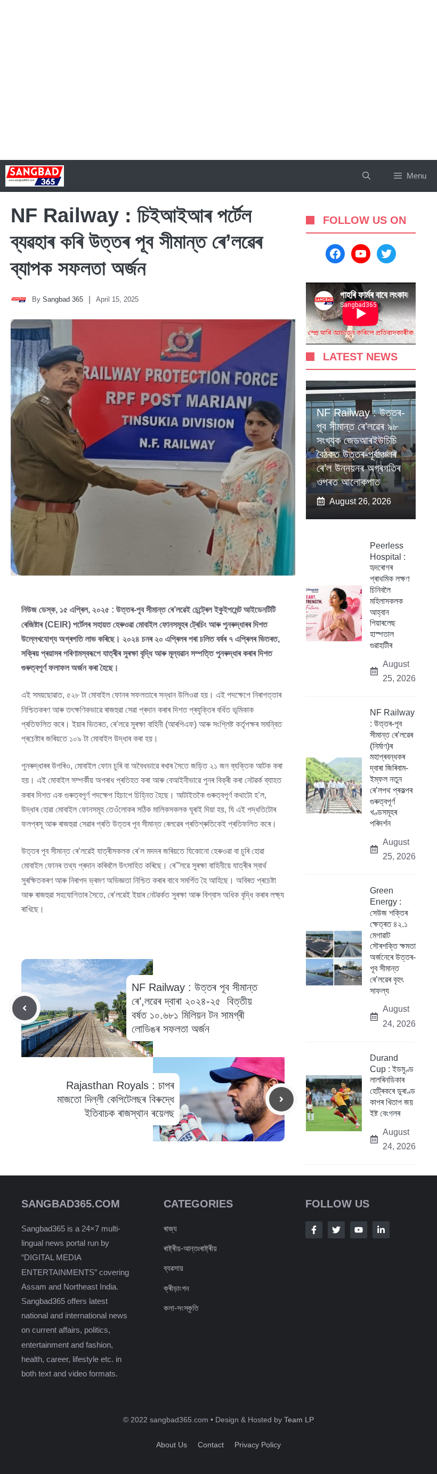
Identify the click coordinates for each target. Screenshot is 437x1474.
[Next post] (281, 1099)
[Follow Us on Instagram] (358, 1229)
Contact (211, 1444)
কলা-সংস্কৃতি (181, 1307)
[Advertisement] (218, 80)
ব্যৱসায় (173, 1267)
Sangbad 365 (63, 299)
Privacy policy (257, 1444)
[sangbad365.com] (34, 176)
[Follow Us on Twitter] (336, 1229)
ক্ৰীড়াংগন (176, 1288)
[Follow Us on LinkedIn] (381, 1229)
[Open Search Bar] (366, 176)
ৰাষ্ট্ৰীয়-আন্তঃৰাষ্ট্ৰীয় (190, 1248)
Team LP (299, 1419)
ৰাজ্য (170, 1228)
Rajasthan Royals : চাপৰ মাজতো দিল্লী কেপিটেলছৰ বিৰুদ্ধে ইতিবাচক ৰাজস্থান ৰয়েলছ (115, 1099)
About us (171, 1444)
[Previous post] (25, 1008)
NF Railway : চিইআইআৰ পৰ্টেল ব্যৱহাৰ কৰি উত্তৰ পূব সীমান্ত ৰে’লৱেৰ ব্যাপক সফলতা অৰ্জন (136, 241)
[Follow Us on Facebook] (313, 1229)
